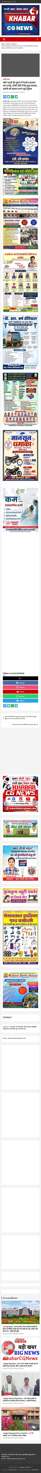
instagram (22, 687)
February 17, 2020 (8, 92)
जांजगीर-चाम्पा (6, 79)
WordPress (35, 1470)
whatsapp (22, 696)
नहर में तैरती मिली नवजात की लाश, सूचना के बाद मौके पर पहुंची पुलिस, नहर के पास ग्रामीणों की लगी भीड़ (20, 718)
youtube (21, 692)
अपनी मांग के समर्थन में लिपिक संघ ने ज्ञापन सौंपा (24, 725)
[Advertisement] (20, 559)
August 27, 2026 (8, 1333)
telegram (21, 700)
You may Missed (10, 1298)
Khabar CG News (20, 92)
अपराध (4, 1393)
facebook (22, 683)
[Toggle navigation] (3, 39)
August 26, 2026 (8, 1368)
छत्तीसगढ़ (5, 1322)
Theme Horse (12, 1470)
